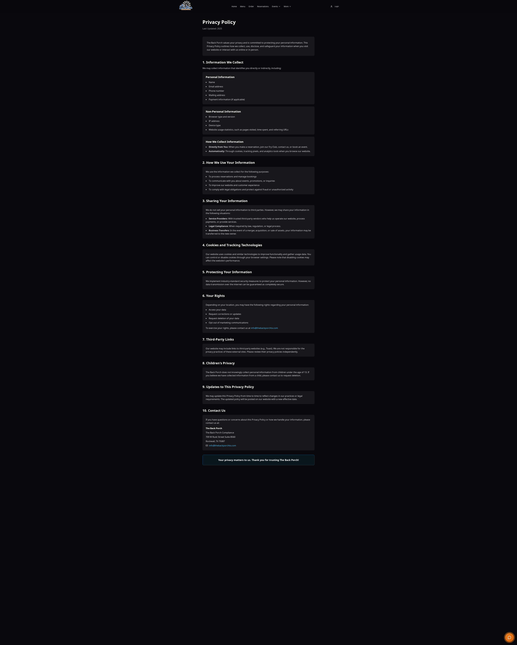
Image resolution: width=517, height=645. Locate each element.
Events (275, 6)
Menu (242, 6)
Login (337, 6)
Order (251, 6)
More (286, 6)
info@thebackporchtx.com (264, 328)
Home (234, 6)
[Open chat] (509, 637)
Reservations (263, 6)
